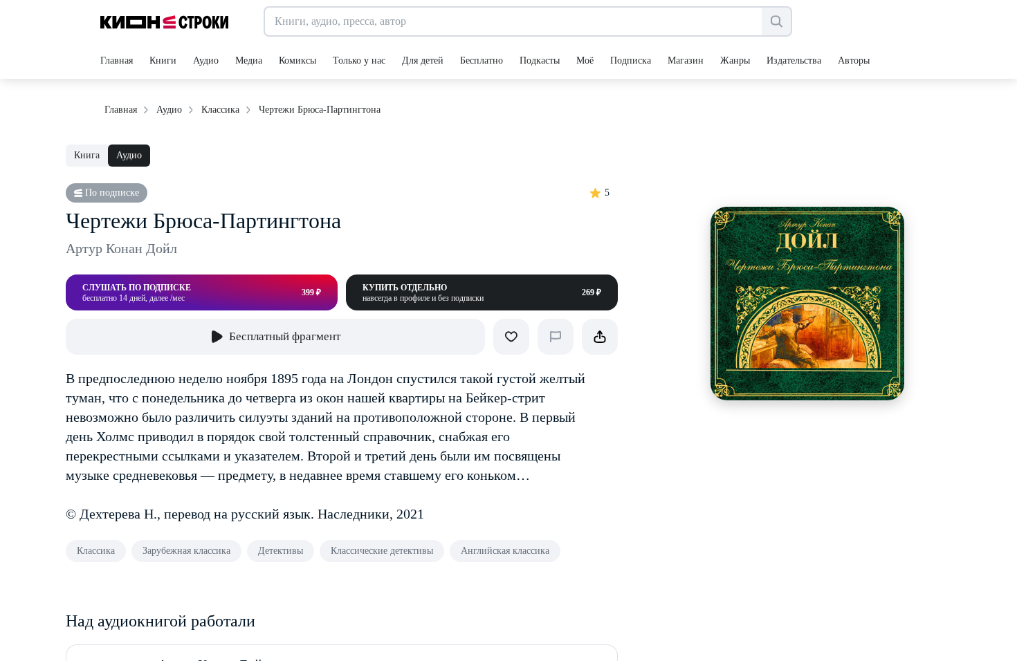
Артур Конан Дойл (121, 248)
